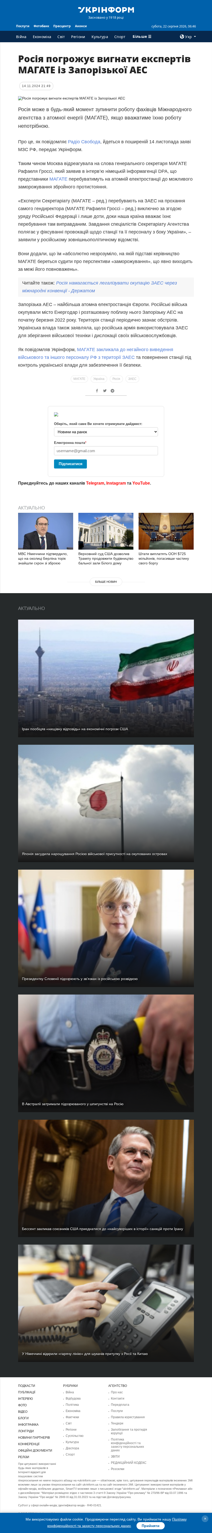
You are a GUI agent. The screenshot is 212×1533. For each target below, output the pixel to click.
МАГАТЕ (58, 179)
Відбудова (73, 1398)
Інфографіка (28, 1424)
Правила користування (128, 1417)
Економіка (42, 36)
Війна (21, 36)
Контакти (117, 1398)
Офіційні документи (35, 1450)
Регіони (78, 36)
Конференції (28, 1444)
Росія (116, 379)
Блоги (23, 1418)
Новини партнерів (34, 1437)
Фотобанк (41, 26)
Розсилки (117, 1469)
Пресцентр (62, 26)
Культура (100, 36)
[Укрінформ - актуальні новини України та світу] (106, 9)
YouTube (141, 483)
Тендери (117, 1423)
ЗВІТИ (115, 1456)
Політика (72, 1405)
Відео (22, 1412)
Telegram (95, 483)
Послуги (22, 26)
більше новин (106, 581)
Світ (61, 36)
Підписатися (70, 464)
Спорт (120, 36)
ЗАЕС (132, 379)
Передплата (120, 1405)
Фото (22, 1405)
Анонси (81, 26)
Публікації (26, 1392)
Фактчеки (72, 1417)
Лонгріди (26, 1431)
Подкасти (26, 1386)
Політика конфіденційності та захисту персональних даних (127, 1445)
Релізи (23, 1457)
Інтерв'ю (25, 1399)
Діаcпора (72, 1448)
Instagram (116, 483)
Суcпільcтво (75, 1436)
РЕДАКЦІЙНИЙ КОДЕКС (129, 1463)
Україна (98, 379)
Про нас (117, 1392)
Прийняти (151, 1526)
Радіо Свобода (84, 141)
